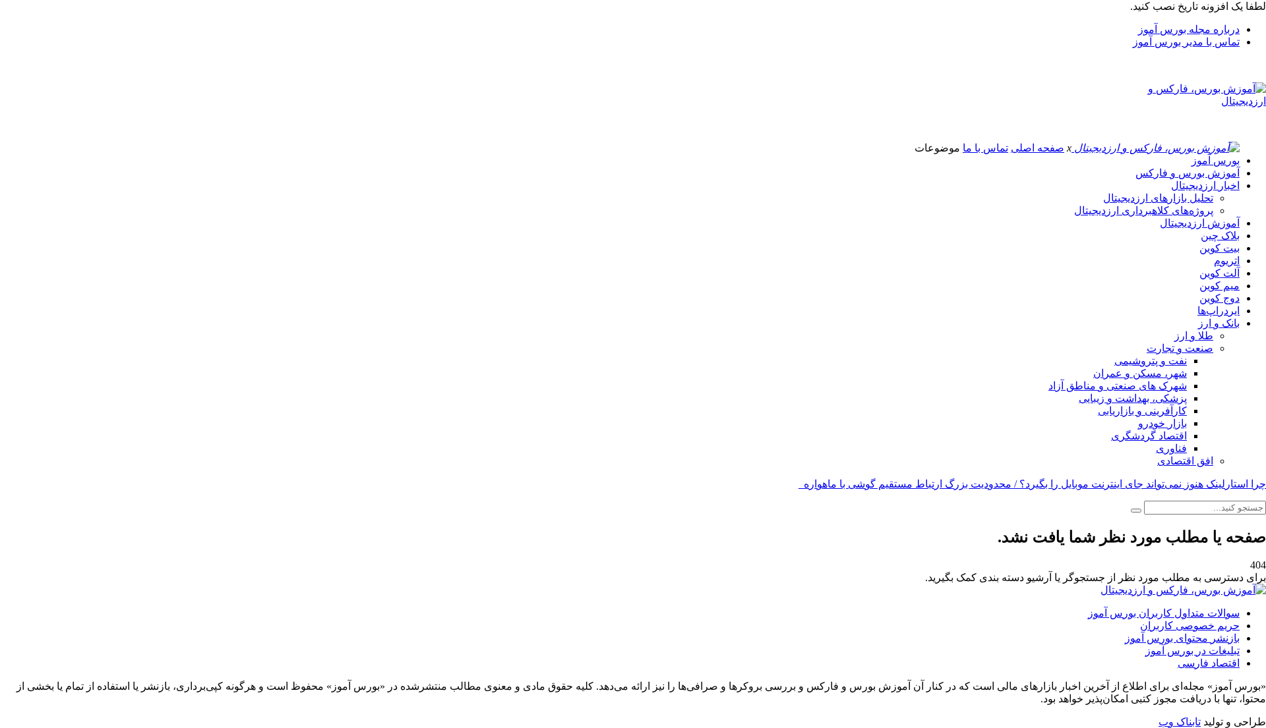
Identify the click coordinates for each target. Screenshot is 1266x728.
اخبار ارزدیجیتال (1205, 185)
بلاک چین (1220, 235)
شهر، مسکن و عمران (1140, 373)
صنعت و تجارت (1180, 348)
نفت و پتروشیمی (1150, 360)
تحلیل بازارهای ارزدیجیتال (1158, 198)
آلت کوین (1219, 273)
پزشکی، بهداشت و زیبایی (1133, 398)
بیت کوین (1219, 248)
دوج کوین (1219, 298)
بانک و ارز (1219, 323)
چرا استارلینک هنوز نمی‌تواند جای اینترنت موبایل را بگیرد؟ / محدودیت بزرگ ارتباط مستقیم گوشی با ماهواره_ (1032, 484)
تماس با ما (985, 148)
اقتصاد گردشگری (1149, 435)
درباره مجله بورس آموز (1189, 29)
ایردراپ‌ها (1218, 310)
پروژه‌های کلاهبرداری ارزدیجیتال (1143, 210)
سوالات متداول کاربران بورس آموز (1164, 613)
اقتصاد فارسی (1209, 663)
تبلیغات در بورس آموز (1192, 650)
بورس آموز (1215, 160)
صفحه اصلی (1037, 148)
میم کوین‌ (1219, 285)
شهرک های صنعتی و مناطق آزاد (1117, 385)
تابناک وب (1180, 721)
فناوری (1171, 448)
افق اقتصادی (1185, 460)
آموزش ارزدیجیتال (1200, 223)
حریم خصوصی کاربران (1190, 625)
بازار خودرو (1162, 423)
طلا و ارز (1193, 335)
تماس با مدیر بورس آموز (1186, 41)
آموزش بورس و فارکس (1187, 173)
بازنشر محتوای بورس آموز (1182, 638)
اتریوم (1227, 260)
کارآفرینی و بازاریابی (1142, 410)
